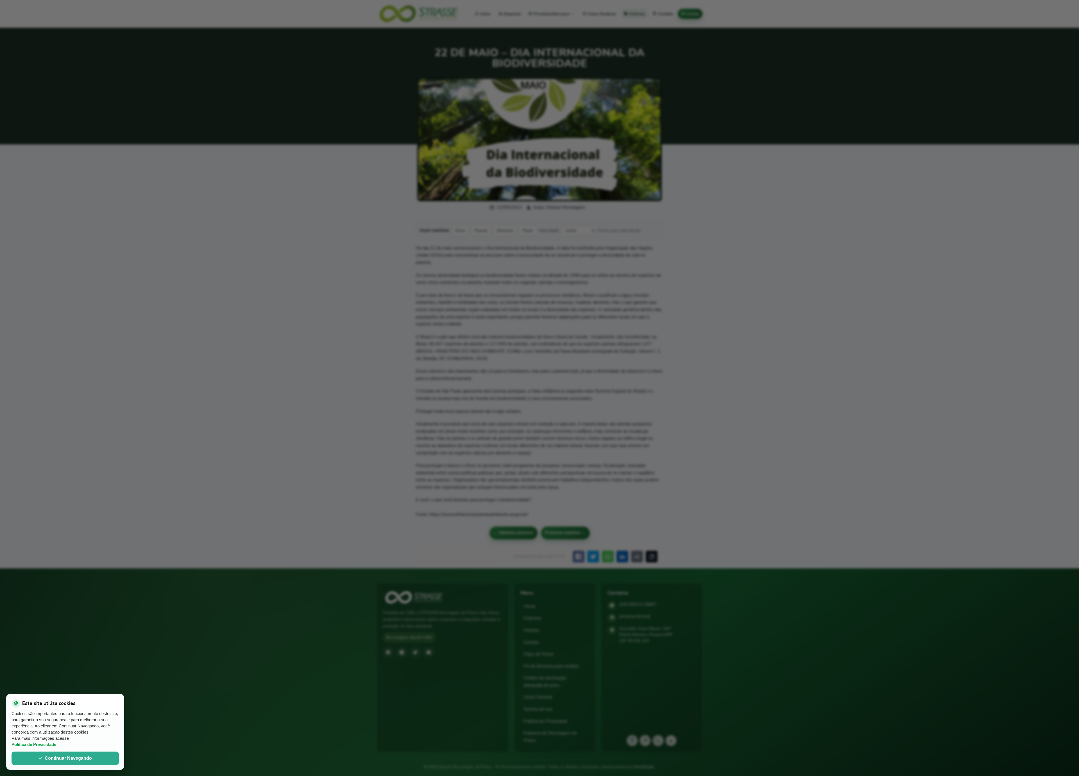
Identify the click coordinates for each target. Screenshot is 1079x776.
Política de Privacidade (34, 744)
